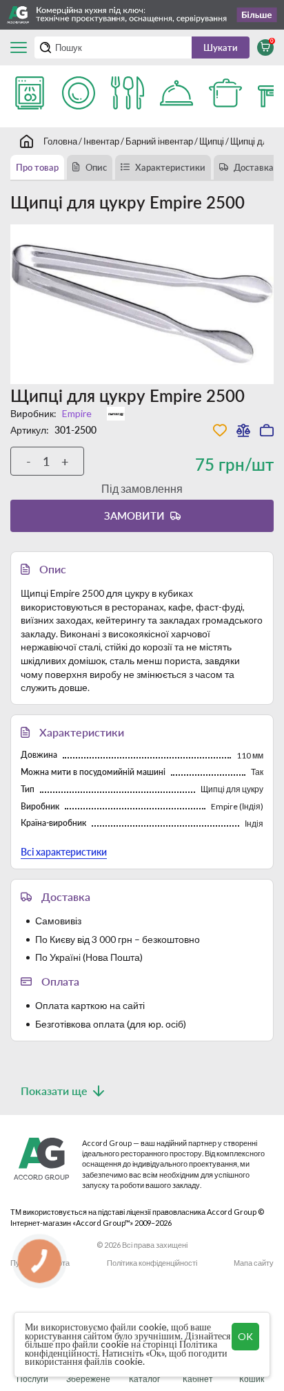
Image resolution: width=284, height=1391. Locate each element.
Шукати (220, 47)
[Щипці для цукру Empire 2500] (142, 303)
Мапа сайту (254, 1262)
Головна (60, 141)
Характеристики (170, 167)
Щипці (211, 141)
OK (245, 1336)
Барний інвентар (159, 141)
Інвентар (101, 141)
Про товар (37, 167)
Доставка (254, 167)
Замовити (134, 515)
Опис (96, 167)
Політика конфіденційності (152, 1262)
